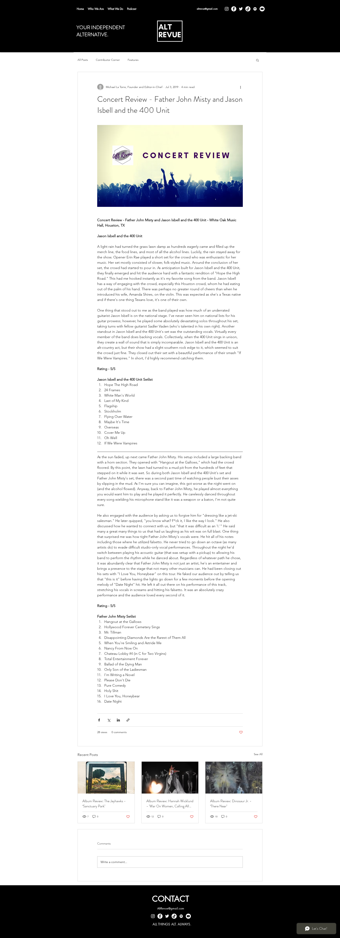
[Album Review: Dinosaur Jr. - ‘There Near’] (233, 778)
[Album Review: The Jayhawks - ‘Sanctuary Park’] (106, 778)
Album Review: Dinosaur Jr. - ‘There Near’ (230, 803)
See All (258, 754)
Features (133, 60)
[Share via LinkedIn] (118, 720)
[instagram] (226, 8)
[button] (257, 60)
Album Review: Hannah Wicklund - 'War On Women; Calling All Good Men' (169, 803)
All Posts (83, 60)
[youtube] (262, 8)
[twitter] (240, 8)
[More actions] (240, 87)
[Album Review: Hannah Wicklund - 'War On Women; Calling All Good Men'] (170, 778)
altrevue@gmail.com (207, 8)
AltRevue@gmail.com (170, 908)
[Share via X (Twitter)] (109, 720)
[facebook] (233, 8)
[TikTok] (247, 8)
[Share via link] (128, 720)
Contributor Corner (108, 60)
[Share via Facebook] (99, 720)
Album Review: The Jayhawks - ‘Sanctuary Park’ (104, 803)
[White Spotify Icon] (255, 8)
